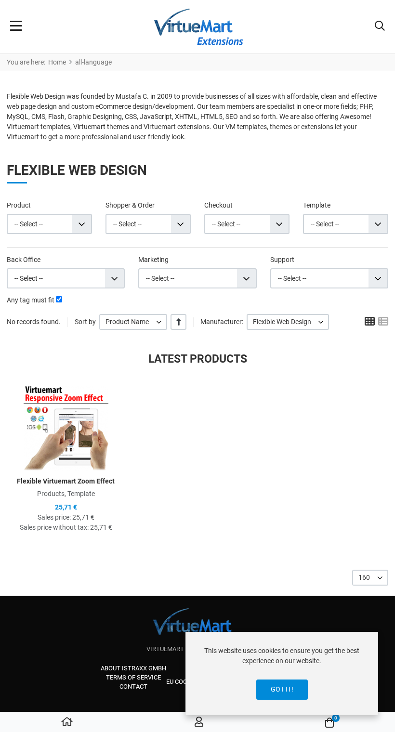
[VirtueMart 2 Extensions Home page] (197, 626)
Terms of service (133, 677)
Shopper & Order (130, 205)
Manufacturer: (221, 322)
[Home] (67, 722)
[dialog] (281, 673)
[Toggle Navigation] (16, 27)
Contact (133, 686)
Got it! (282, 689)
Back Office (23, 259)
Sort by (85, 322)
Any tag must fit (30, 300)
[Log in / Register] (199, 722)
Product (19, 205)
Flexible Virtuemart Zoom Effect (66, 481)
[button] (379, 27)
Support (282, 259)
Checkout (218, 205)
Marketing (153, 259)
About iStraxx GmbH (133, 668)
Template (316, 205)
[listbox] (133, 322)
